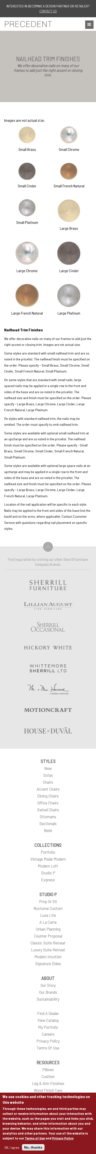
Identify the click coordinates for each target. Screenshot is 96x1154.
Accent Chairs (48, 789)
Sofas (48, 775)
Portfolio (48, 852)
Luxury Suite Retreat (48, 949)
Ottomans (48, 816)
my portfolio (48, 1027)
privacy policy (48, 1041)
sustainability (48, 999)
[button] (89, 24)
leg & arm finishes (48, 1083)
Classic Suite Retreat (48, 943)
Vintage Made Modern (48, 859)
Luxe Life (48, 915)
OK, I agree (11, 1147)
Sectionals (48, 823)
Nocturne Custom (48, 908)
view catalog (48, 1020)
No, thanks (33, 1147)
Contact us (48, 11)
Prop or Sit (48, 901)
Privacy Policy (63, 1138)
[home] (27, 24)
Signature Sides (48, 963)
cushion (48, 1076)
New (48, 768)
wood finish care (48, 1090)
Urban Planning (48, 929)
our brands (48, 992)
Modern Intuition (48, 956)
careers (48, 1034)
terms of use (48, 1048)
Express (48, 879)
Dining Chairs (48, 796)
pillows (48, 1069)
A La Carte (48, 922)
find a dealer (48, 1013)
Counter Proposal (48, 936)
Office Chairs (48, 802)
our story (48, 985)
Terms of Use (35, 1138)
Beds (48, 830)
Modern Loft (48, 866)
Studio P (48, 872)
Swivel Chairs (48, 809)
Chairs (48, 782)
